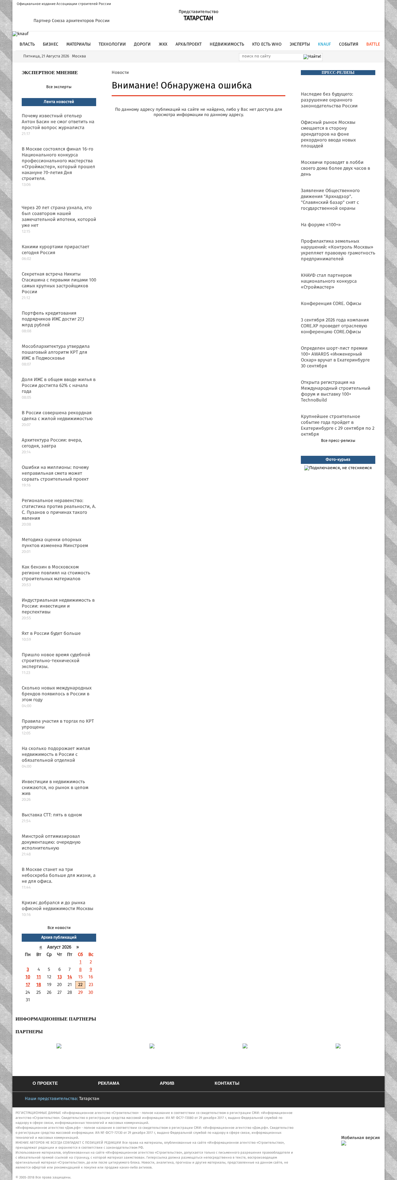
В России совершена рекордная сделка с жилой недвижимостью (57, 416)
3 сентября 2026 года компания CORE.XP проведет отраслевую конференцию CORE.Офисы (335, 326)
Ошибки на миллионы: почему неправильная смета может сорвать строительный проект (55, 473)
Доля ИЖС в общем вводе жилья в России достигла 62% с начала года (59, 385)
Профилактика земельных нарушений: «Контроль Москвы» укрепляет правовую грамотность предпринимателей (338, 250)
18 (38, 984)
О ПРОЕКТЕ (45, 1083)
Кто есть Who (267, 44)
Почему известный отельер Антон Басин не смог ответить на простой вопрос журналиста (58, 122)
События (348, 44)
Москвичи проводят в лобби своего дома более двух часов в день (335, 168)
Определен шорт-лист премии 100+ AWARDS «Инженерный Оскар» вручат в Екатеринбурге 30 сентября (335, 357)
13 (59, 977)
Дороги (142, 44)
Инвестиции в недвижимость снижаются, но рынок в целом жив (55, 787)
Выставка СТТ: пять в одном (52, 815)
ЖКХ (163, 44)
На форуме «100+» (321, 224)
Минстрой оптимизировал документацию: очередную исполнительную (51, 842)
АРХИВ (167, 1083)
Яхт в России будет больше (51, 633)
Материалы (78, 44)
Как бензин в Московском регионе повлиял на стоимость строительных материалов (56, 573)
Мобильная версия (360, 1138)
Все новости (59, 928)
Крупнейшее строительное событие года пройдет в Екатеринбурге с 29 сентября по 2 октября (337, 425)
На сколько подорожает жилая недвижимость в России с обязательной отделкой (56, 754)
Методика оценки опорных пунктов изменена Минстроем (55, 542)
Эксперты (300, 44)
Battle (373, 44)
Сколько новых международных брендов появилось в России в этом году (56, 694)
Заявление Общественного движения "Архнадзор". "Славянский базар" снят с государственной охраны (330, 199)
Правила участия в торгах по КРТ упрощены (58, 724)
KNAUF (324, 44)
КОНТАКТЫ (227, 1083)
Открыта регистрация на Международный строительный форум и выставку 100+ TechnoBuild (335, 391)
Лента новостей (59, 102)
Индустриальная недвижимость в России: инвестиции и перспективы (58, 606)
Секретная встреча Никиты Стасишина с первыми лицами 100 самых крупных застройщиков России (59, 283)
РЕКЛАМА (108, 1083)
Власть (27, 44)
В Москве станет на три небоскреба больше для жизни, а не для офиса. (59, 875)
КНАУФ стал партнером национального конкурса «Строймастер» (329, 281)
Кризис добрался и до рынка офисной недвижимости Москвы (57, 905)
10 (27, 977)
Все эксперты (59, 87)
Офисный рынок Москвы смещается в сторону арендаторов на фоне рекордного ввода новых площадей (328, 134)
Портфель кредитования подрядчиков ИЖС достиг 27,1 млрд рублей (53, 319)
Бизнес (50, 44)
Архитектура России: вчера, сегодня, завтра (52, 443)
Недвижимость (227, 44)
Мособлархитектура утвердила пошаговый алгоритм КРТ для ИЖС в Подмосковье (56, 352)
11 (39, 977)
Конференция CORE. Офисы (331, 303)
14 (69, 977)
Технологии (112, 44)
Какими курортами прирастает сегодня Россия (55, 250)
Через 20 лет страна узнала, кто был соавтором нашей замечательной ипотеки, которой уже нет (59, 216)
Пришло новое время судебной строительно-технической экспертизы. (56, 661)
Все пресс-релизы (338, 441)
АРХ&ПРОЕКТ (189, 44)
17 (28, 984)
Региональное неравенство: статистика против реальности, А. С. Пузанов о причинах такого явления (59, 509)
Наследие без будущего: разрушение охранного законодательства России (329, 100)
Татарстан (89, 1099)
